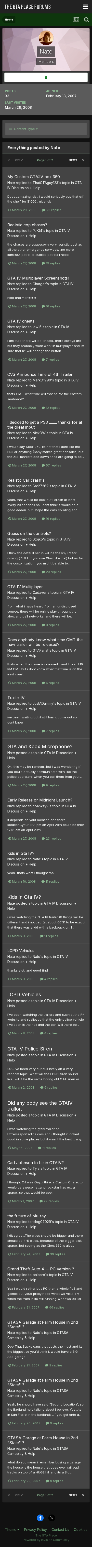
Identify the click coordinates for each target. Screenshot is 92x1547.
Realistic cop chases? (27, 224)
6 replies (52, 683)
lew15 (37, 327)
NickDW (39, 433)
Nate (11, 183)
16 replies (52, 306)
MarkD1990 (42, 380)
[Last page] (83, 160)
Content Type (24, 129)
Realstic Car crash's (25, 480)
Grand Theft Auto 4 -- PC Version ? (40, 1268)
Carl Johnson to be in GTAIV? (35, 1162)
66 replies (56, 1307)
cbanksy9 (41, 806)
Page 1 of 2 (45, 160)
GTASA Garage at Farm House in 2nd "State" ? (42, 1324)
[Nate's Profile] (46, 77)
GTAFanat (40, 650)
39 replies (57, 1254)
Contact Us (60, 1529)
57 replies (53, 465)
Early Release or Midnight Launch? (39, 800)
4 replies (50, 979)
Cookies (80, 1529)
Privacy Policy (35, 1529)
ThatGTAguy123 (45, 183)
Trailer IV (16, 697)
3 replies (52, 625)
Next (72, 160)
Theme (11, 1529)
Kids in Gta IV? (20, 853)
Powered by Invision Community (46, 1540)
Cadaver (40, 592)
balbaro (39, 1275)
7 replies (52, 359)
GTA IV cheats (20, 321)
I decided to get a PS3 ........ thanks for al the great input (44, 424)
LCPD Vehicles (20, 950)
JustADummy (43, 703)
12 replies (52, 408)
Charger (39, 284)
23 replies (53, 210)
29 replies (51, 1201)
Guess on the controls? (29, 533)
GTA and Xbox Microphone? (39, 746)
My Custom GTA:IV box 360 (33, 176)
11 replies (52, 881)
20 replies (53, 572)
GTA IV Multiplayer (25, 586)
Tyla (36, 1168)
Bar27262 (40, 486)
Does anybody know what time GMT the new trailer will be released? (45, 642)
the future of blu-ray (26, 1215)
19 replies (52, 263)
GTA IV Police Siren (29, 1049)
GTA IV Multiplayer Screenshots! (38, 278)
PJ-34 (37, 230)
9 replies (52, 785)
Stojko (38, 539)
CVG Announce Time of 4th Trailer (40, 374)
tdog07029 (42, 1222)
